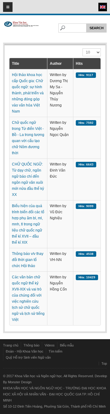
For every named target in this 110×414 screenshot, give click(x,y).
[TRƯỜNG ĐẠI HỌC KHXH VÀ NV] (21, 29)
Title (15, 63)
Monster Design (19, 382)
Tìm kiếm (55, 351)
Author (56, 63)
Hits (79, 63)
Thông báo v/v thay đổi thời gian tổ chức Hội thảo (27, 260)
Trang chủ (10, 345)
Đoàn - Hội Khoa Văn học (24, 351)
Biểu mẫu (67, 345)
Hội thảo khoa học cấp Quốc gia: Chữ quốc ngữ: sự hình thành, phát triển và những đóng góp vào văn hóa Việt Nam (28, 93)
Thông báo (31, 345)
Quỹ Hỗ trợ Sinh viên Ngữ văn (28, 357)
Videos (50, 345)
